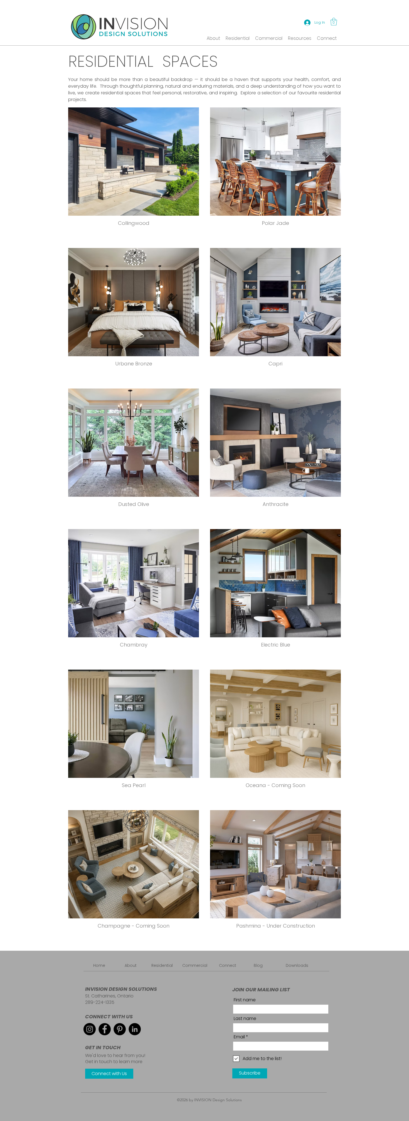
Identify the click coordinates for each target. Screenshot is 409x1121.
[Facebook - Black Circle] (104, 1029)
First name (245, 1000)
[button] (334, 21)
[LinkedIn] (135, 1029)
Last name (245, 1018)
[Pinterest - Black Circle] (120, 1029)
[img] (275, 734)
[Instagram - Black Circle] (89, 1029)
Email (239, 1037)
